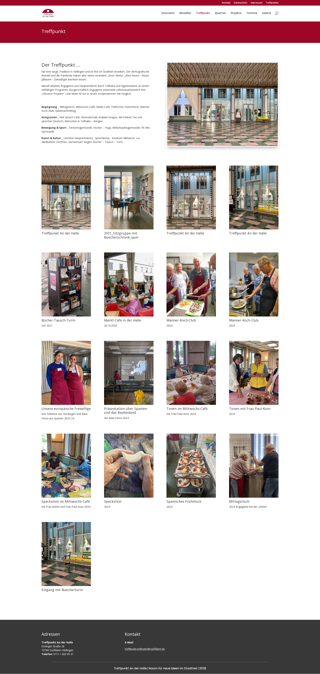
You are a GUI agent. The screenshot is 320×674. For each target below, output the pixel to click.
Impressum (256, 3)
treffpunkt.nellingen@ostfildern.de (145, 649)
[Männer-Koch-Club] (191, 315)
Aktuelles (185, 13)
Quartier (220, 13)
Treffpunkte (272, 3)
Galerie (266, 13)
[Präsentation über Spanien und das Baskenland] (129, 404)
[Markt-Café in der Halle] (129, 315)
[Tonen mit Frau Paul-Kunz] (254, 404)
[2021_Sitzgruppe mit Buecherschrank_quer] (129, 228)
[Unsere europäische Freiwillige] (66, 404)
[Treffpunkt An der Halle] (66, 228)
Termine (251, 13)
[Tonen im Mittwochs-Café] (191, 404)
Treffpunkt (203, 13)
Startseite (167, 13)
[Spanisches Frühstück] (191, 496)
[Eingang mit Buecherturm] (66, 585)
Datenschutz (240, 3)
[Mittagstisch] (254, 496)
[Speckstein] (129, 496)
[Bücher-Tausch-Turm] (66, 315)
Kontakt (226, 3)
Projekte (236, 13)
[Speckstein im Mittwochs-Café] (66, 496)
